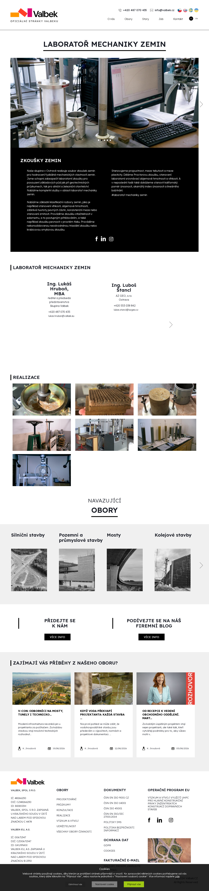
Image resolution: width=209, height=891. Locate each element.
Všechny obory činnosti (74, 831)
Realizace (63, 815)
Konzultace (64, 810)
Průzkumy (63, 804)
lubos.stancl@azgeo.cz (126, 309)
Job (161, 19)
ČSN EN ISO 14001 (115, 803)
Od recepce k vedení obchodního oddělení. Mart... (160, 714)
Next (201, 104)
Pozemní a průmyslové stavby (81, 537)
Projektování (66, 799)
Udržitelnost (66, 826)
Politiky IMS (112, 822)
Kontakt (178, 19)
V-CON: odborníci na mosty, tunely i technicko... (40, 712)
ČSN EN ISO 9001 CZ (116, 797)
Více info (57, 637)
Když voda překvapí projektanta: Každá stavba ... (102, 714)
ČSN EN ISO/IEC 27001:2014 (114, 815)
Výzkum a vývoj (67, 820)
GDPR (107, 845)
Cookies (109, 850)
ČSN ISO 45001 (113, 808)
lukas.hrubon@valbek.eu (61, 316)
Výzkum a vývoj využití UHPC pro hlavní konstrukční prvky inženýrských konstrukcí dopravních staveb (168, 803)
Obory (128, 19)
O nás (111, 19)
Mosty (114, 535)
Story (145, 19)
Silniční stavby (28, 535)
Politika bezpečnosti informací (119, 829)
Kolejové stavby (173, 535)
